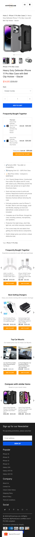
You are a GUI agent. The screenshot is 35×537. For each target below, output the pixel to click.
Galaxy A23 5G (7, 474)
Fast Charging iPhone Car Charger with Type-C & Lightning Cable (9, 319)
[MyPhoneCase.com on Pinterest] (13, 509)
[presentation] (1, 268)
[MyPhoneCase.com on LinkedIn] (18, 509)
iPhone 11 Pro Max (12, 243)
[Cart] (29, 4)
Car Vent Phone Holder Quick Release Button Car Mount (9, 364)
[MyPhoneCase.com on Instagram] (22, 509)
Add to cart (10, 283)
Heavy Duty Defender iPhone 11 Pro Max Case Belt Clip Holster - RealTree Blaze (25, 410)
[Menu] (24, 4)
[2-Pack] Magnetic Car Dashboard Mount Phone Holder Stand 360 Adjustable (24, 365)
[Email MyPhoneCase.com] (26, 509)
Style (4, 87)
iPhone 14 (6, 460)
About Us (6, 483)
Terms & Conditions (9, 500)
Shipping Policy (8, 493)
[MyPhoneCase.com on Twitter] (5, 509)
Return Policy (7, 496)
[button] (6, 60)
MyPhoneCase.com (14, 516)
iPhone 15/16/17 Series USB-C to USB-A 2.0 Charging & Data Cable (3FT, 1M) (24, 276)
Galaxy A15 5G (7, 470)
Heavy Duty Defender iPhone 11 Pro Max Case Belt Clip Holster (14, 141)
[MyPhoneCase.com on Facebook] (9, 509)
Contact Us (6, 486)
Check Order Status (9, 490)
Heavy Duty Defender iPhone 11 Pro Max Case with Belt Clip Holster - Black (10, 410)
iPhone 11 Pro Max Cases (11, 66)
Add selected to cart (22, 154)
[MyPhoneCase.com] (10, 6)
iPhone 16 (6, 454)
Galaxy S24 (6, 467)
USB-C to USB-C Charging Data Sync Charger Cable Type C (9, 275)
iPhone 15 (6, 457)
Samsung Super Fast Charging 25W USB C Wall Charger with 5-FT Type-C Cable (24, 320)
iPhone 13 (6, 464)
